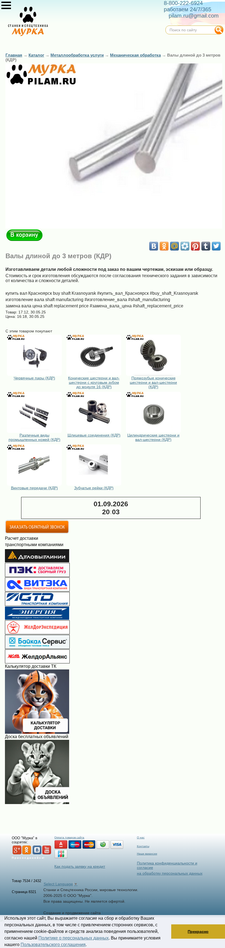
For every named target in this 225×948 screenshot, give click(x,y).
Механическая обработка (135, 55)
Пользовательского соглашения (53, 944)
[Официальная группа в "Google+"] (17, 853)
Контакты (143, 846)
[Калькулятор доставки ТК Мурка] (37, 732)
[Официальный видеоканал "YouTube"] (46, 853)
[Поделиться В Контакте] (153, 246)
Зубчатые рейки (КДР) (94, 488)
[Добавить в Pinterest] (195, 246)
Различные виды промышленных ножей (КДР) (34, 437)
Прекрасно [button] (198, 931)
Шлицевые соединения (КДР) (94, 435)
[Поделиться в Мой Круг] (185, 246)
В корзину (24, 235)
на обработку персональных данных (170, 873)
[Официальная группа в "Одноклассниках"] (26, 853)
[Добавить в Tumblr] (205, 246)
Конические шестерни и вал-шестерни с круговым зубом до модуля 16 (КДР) (94, 382)
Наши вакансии (147, 853)
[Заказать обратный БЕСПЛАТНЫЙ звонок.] (37, 532)
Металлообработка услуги (77, 55)
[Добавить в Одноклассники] (164, 246)
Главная (13, 55)
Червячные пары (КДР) (34, 378)
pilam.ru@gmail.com (194, 16)
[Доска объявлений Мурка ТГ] (37, 802)
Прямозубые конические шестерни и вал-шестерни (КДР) (153, 382)
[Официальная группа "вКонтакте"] (37, 853)
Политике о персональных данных (73, 938)
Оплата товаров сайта (69, 837)
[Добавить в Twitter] (216, 246)
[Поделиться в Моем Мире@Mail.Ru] (174, 246)
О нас (141, 837)
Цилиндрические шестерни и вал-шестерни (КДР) (153, 437)
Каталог (36, 55)
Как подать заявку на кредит (79, 866)
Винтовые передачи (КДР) (34, 488)
